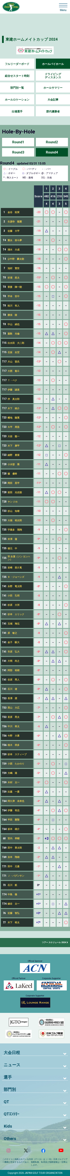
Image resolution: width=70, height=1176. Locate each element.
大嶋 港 (12, 773)
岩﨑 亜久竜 (15, 567)
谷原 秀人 (14, 679)
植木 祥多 (14, 745)
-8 (38, 595)
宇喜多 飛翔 (15, 529)
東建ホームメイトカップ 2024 (32, 39)
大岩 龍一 (14, 436)
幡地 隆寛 (14, 417)
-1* (38, 866)
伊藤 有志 (14, 810)
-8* (38, 586)
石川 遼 (12, 689)
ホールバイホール (53, 64)
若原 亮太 (14, 717)
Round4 (52, 152)
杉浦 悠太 (14, 277)
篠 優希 (12, 473)
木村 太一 (14, 782)
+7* (38, 922)
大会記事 (53, 99)
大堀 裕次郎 (15, 520)
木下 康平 (14, 445)
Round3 (18, 152)
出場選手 (17, 111)
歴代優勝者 (53, 111)
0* (38, 885)
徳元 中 (12, 548)
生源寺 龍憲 (15, 221)
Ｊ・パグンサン (16, 875)
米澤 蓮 (12, 539)
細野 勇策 (14, 455)
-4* (38, 801)
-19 (38, 230)
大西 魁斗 (14, 371)
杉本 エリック (16, 614)
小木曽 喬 (14, 464)
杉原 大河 (14, 605)
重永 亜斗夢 (15, 240)
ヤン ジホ (13, 501)
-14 (38, 342)
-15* (38, 277)
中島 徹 (12, 894)
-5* (38, 763)
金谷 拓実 (14, 212)
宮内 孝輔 (14, 838)
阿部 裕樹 (14, 670)
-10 (38, 511)
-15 (38, 286)
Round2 (52, 142)
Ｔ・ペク (12, 380)
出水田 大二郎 (16, 343)
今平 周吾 (14, 427)
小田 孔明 (14, 595)
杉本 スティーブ (17, 754)
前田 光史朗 (15, 492)
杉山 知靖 (14, 511)
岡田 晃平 (14, 483)
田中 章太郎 (15, 847)
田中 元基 (14, 866)
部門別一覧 (17, 87)
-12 (38, 436)
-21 (38, 221)
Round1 (18, 142)
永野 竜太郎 (15, 586)
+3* (38, 913)
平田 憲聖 (14, 819)
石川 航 (12, 885)
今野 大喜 (14, 735)
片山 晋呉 (14, 361)
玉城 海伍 (14, 623)
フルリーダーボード (17, 64)
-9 (38, 529)
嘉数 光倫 (14, 333)
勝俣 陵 (12, 315)
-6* (38, 735)
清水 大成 (14, 249)
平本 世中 (14, 296)
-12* (38, 417)
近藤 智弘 (14, 913)
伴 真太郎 (14, 399)
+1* (38, 894)
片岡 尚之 (14, 661)
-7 (38, 698)
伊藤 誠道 (14, 389)
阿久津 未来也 (16, 801)
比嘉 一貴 (14, 791)
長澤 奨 (12, 698)
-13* (38, 361)
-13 (38, 370)
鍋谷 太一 (14, 903)
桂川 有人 (14, 305)
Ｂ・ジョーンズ (16, 577)
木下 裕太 (14, 922)
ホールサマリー (53, 87)
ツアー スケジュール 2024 (54, 942)
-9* (38, 539)
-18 (38, 240)
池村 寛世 (14, 268)
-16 (38, 268)
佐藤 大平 (14, 231)
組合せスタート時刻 (17, 75)
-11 (38, 464)
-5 (38, 754)
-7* (38, 707)
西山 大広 (14, 707)
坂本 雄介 (14, 829)
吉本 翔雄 (14, 857)
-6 (38, 726)
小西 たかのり (16, 763)
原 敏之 (12, 633)
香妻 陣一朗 (15, 287)
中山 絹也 (14, 324)
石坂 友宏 (14, 352)
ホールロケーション (17, 99)
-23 (38, 212)
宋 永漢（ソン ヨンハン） (19, 558)
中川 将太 (14, 726)
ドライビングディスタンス (53, 75)
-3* (38, 838)
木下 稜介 (14, 408)
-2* (38, 857)
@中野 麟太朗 (16, 259)
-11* (38, 483)
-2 (38, 847)
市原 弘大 (14, 651)
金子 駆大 (14, 642)
